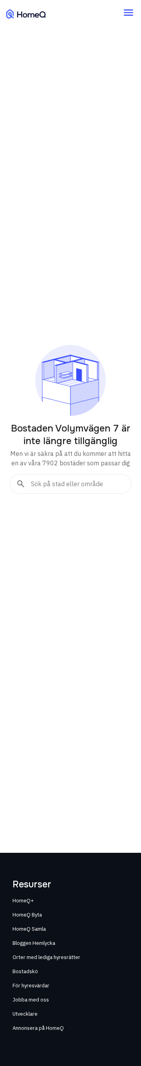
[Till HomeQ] (26, 13)
